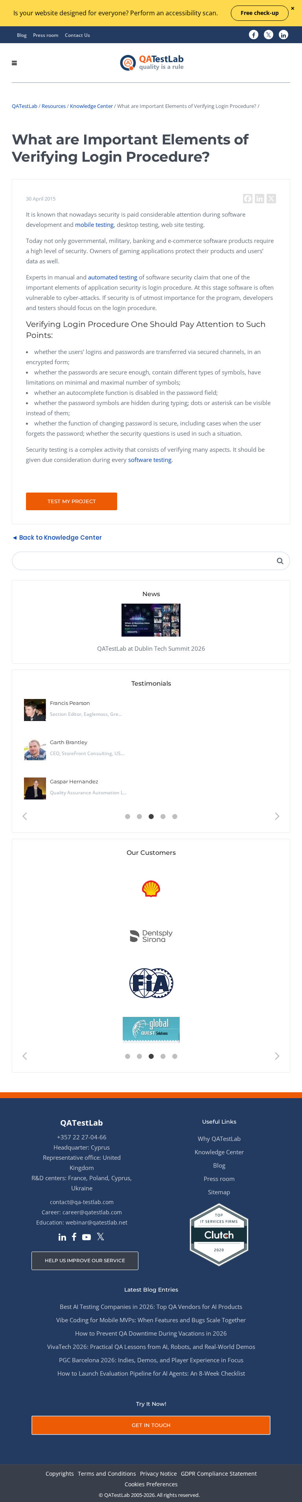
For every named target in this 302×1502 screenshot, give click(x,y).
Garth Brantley (68, 742)
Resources (54, 106)
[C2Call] (151, 889)
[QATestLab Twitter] (268, 35)
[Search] (280, 560)
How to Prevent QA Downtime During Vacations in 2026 (151, 1333)
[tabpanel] (151, 752)
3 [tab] (151, 817)
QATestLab (24, 106)
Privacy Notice (158, 1474)
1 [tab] (127, 817)
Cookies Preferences (151, 1484)
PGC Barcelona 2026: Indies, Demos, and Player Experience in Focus (151, 1360)
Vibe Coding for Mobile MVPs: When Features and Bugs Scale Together (151, 1320)
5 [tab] (175, 817)
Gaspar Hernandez (74, 781)
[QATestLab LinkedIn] (283, 35)
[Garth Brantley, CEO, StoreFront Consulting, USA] (35, 749)
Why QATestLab (219, 1138)
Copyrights (60, 1474)
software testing (149, 460)
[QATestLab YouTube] (86, 1238)
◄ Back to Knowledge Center (57, 537)
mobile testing (94, 224)
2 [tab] (139, 817)
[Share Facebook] (247, 198)
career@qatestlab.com (92, 1212)
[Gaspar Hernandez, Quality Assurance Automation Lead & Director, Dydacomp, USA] (35, 788)
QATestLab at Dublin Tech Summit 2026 (151, 648)
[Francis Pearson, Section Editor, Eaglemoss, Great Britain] (35, 710)
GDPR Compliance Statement (219, 1474)
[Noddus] (151, 1030)
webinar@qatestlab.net (96, 1222)
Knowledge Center (91, 106)
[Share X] (271, 198)
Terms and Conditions (107, 1474)
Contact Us (77, 35)
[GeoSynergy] (151, 936)
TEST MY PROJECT (72, 501)
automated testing (112, 277)
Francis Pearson (70, 703)
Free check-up (260, 12)
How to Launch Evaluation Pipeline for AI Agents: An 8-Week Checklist (151, 1373)
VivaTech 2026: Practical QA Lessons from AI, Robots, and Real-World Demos (151, 1347)
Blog (22, 35)
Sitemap (219, 1192)
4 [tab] (163, 817)
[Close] (292, 8)
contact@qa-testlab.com (82, 1202)
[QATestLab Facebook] (253, 35)
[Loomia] (151, 983)
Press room (45, 35)
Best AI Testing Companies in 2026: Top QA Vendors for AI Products (151, 1306)
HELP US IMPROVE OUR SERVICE (85, 1260)
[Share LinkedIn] (259, 198)
